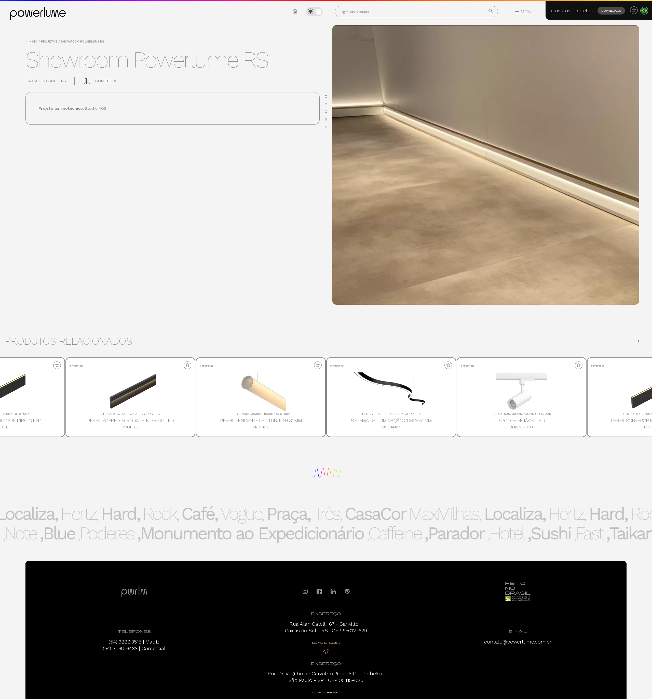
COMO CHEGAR (326, 642)
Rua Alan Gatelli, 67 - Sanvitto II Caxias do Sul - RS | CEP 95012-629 (326, 627)
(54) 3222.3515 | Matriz (134, 642)
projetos (584, 10)
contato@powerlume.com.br (517, 642)
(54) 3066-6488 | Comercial (134, 648)
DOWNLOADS (611, 10)
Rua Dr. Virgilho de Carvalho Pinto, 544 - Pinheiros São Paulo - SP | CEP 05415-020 (326, 676)
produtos (560, 10)
